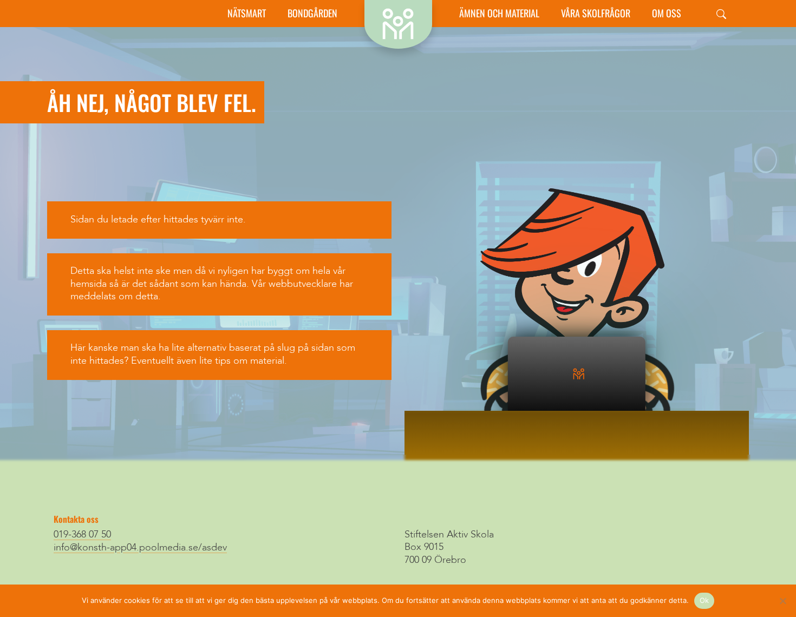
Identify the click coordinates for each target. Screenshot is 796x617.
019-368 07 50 (82, 535)
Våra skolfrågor (595, 13)
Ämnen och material (499, 13)
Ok (704, 600)
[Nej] (782, 600)
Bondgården (312, 13)
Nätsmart (246, 13)
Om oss (666, 13)
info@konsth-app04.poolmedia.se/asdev (140, 548)
